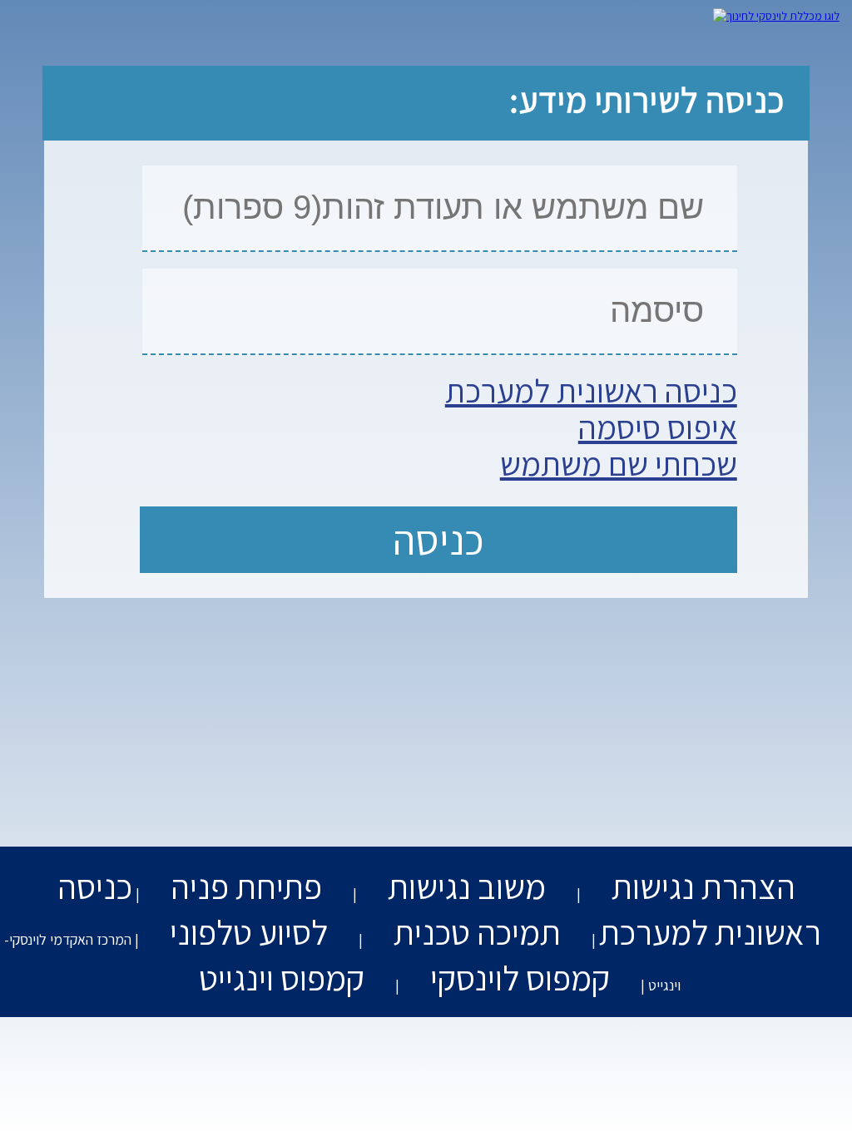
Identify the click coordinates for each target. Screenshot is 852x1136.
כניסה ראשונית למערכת (591, 390)
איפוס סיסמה (657, 426)
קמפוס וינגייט (281, 977)
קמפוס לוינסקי (520, 977)
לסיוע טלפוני (249, 932)
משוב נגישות (467, 886)
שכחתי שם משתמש (618, 463)
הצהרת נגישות (703, 886)
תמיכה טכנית (477, 932)
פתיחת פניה (246, 886)
